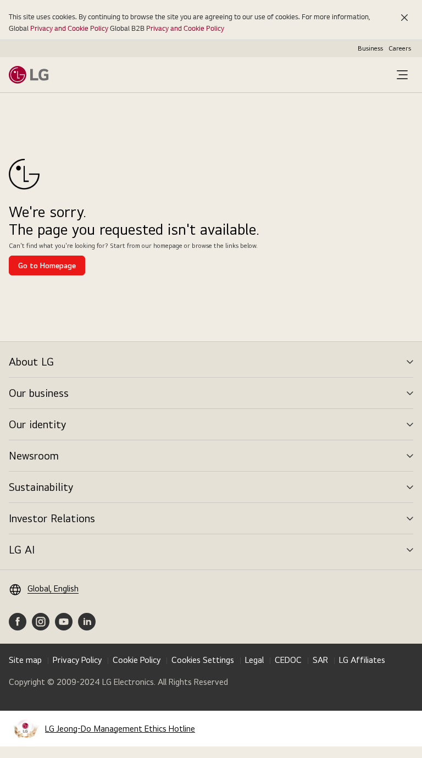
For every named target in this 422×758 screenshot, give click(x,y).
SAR (320, 660)
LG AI (22, 549)
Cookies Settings (202, 660)
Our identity (37, 424)
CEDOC (288, 660)
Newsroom (34, 455)
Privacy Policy (77, 660)
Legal (254, 660)
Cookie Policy (136, 660)
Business (370, 48)
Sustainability (41, 487)
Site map (25, 660)
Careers (399, 48)
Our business (39, 393)
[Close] (404, 17)
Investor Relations (52, 518)
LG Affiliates (362, 660)
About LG (31, 361)
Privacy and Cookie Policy (69, 28)
